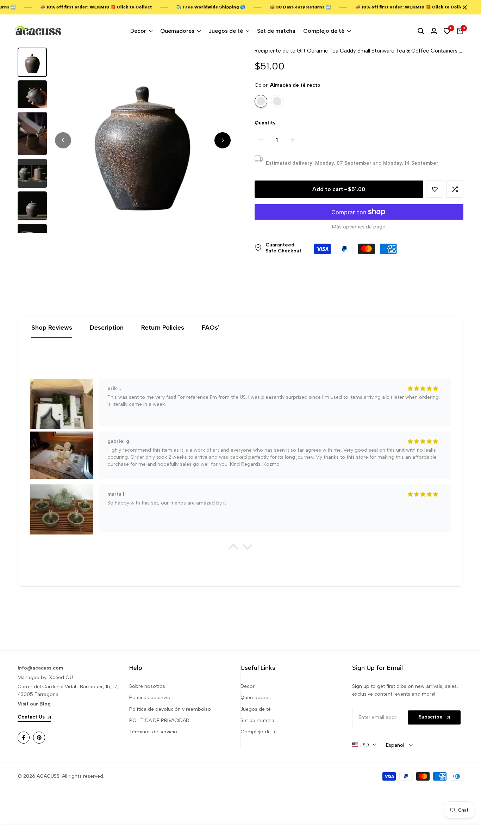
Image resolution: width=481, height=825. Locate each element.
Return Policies (162, 327)
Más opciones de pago (359, 227)
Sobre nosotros (147, 686)
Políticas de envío (149, 698)
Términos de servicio (153, 732)
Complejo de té (259, 732)
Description (107, 327)
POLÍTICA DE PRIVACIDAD (159, 720)
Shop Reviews (51, 327)
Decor (248, 686)
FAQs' (210, 327)
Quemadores (256, 698)
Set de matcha (257, 720)
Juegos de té (256, 709)
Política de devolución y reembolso (170, 709)
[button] (434, 189)
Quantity (265, 123)
